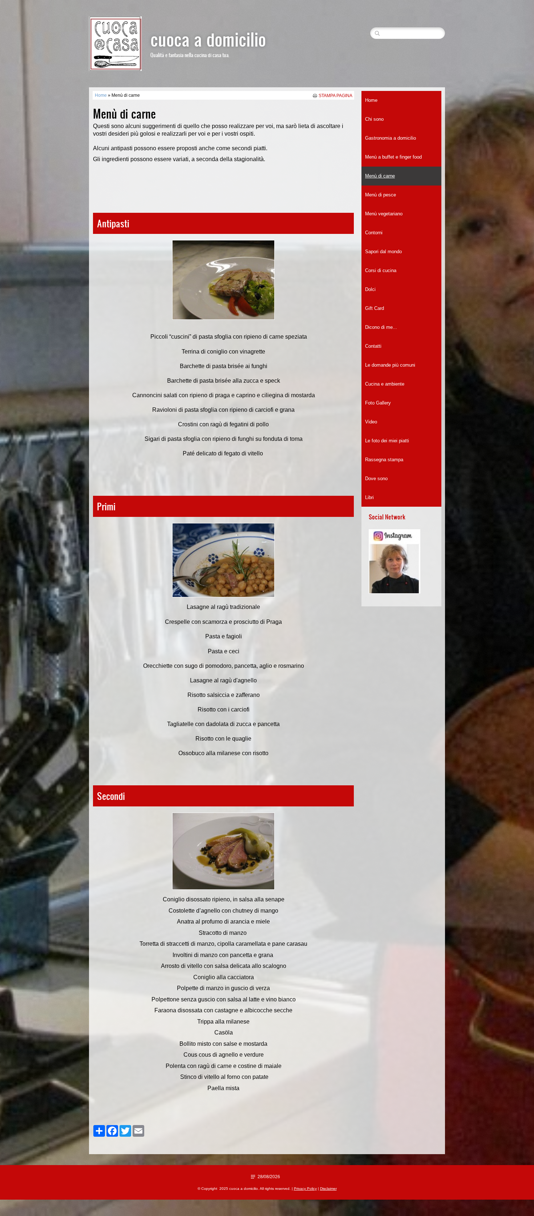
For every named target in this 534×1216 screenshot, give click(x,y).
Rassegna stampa (384, 459)
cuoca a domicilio (208, 39)
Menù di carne (380, 176)
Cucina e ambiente (384, 384)
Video (371, 421)
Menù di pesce (380, 195)
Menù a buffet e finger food (393, 157)
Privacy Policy (305, 1189)
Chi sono (374, 119)
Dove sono (376, 478)
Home (101, 95)
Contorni (374, 232)
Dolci (370, 289)
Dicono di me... (381, 327)
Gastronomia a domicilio (390, 138)
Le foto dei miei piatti (387, 440)
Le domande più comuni (390, 365)
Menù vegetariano (383, 213)
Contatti (373, 346)
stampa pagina (335, 95)
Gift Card (374, 308)
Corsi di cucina (380, 270)
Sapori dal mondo (383, 251)
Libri (369, 497)
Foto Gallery (378, 403)
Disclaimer (328, 1189)
